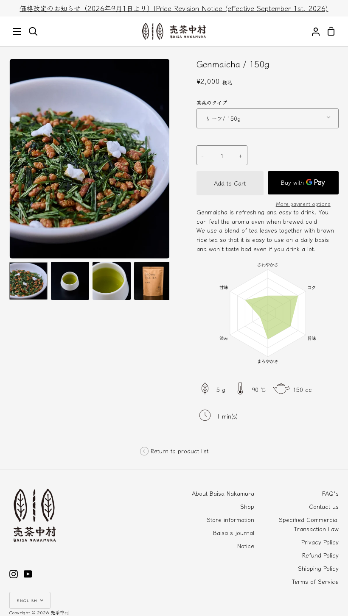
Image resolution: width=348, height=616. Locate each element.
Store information (230, 519)
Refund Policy (320, 555)
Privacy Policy (320, 542)
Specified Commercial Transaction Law (309, 524)
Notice (245, 545)
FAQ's (330, 493)
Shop (247, 506)
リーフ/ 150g (223, 118)
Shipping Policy (318, 568)
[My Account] (312, 31)
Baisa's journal (233, 532)
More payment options (303, 203)
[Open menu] (17, 31)
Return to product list (179, 451)
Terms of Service (315, 581)
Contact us (324, 506)
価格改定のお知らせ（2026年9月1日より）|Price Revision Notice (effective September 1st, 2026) (174, 8)
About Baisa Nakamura (223, 493)
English (27, 600)
